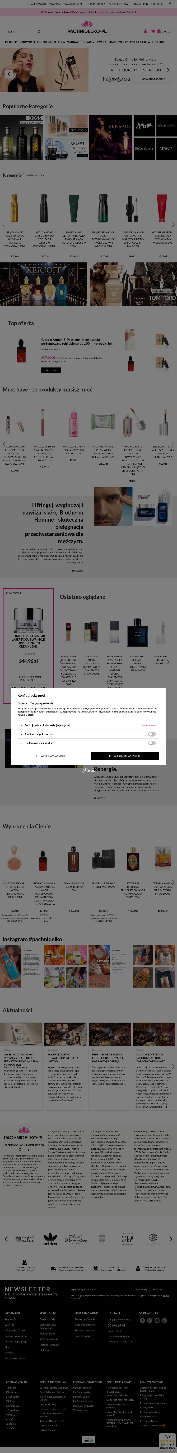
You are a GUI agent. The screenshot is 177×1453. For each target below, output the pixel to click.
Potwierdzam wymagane (52, 755)
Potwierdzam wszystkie (125, 755)
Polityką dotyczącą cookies (96, 708)
